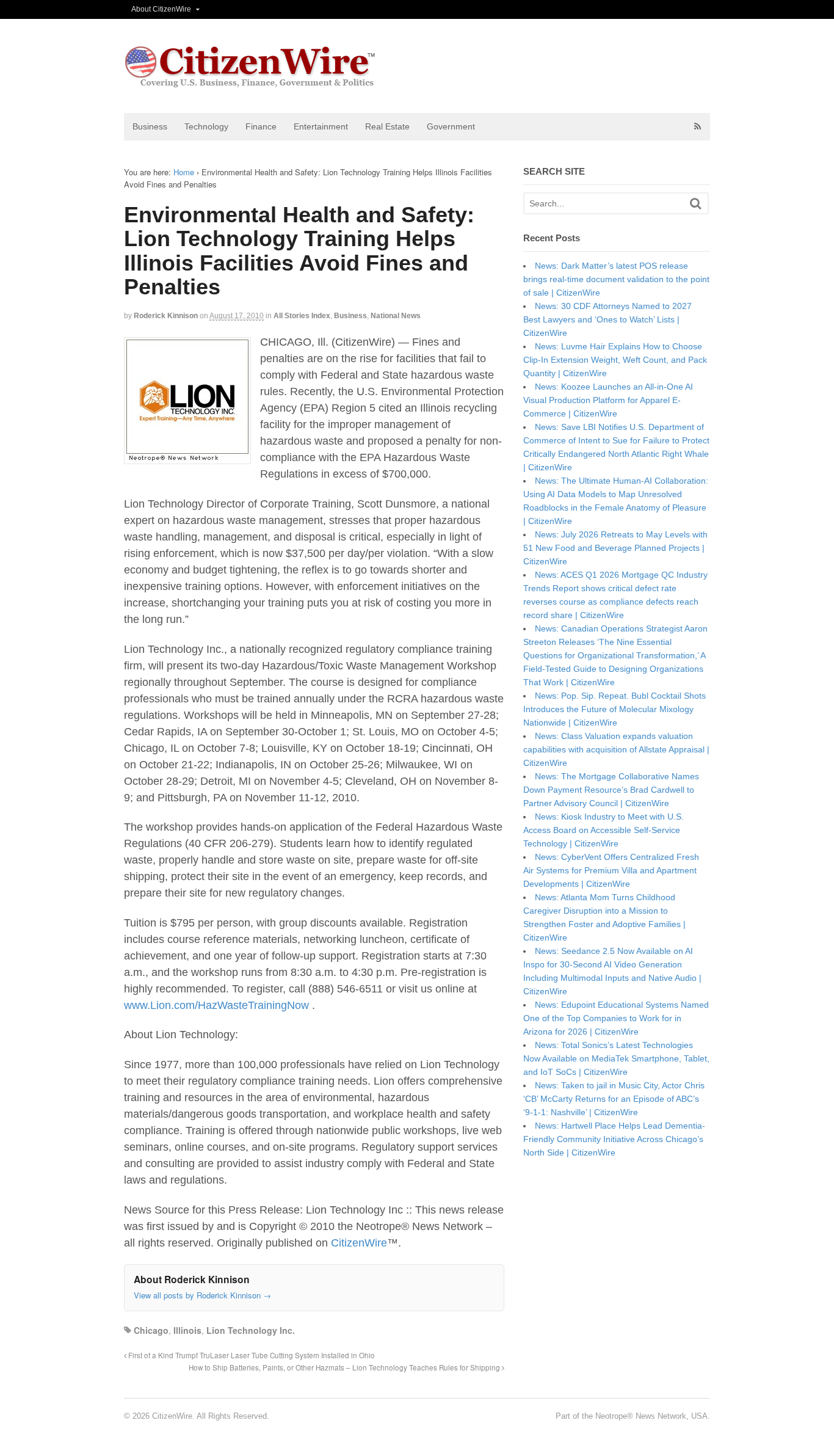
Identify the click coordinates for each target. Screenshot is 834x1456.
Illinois (187, 1330)
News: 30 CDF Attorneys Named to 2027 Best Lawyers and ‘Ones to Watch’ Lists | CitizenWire (607, 319)
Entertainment (321, 126)
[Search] (696, 204)
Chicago (151, 1330)
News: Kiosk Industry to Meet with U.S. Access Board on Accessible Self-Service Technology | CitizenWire (603, 830)
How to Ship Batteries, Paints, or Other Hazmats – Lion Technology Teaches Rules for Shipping (345, 1367)
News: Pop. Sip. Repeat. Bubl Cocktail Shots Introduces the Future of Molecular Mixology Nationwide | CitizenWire (614, 709)
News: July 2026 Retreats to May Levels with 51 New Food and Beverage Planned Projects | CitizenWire (615, 548)
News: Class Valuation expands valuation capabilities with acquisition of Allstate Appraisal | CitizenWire (616, 749)
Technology (206, 126)
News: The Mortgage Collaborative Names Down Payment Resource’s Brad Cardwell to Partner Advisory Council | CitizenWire (611, 789)
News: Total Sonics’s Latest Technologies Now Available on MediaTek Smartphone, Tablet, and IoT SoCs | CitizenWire (616, 1058)
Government (451, 126)
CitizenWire (359, 1243)
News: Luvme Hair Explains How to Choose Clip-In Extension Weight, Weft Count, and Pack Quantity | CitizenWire (615, 359)
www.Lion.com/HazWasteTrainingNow (216, 1005)
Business (149, 126)
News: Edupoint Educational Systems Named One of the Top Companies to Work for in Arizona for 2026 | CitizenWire (616, 1018)
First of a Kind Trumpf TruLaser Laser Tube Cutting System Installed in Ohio (250, 1355)
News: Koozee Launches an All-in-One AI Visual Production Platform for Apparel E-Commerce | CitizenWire (608, 400)
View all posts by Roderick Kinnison (202, 1295)
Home (183, 172)
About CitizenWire (161, 9)
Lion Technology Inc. (250, 1330)
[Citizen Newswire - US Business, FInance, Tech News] (250, 82)
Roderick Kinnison (166, 315)
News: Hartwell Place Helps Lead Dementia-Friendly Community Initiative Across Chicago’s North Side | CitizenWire (614, 1139)
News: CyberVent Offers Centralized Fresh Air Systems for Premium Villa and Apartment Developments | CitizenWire (611, 870)
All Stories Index (302, 315)
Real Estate (387, 126)
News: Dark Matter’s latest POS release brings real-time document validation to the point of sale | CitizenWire (616, 279)
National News (396, 315)
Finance (261, 126)
